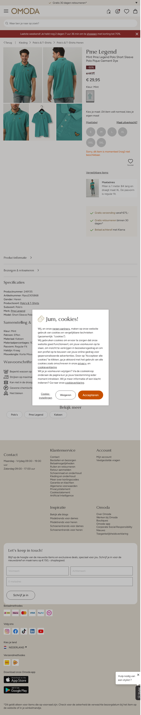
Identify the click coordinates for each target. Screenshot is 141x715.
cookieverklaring (47, 367)
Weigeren (65, 395)
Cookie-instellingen (45, 395)
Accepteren (91, 395)
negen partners (61, 328)
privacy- (82, 363)
